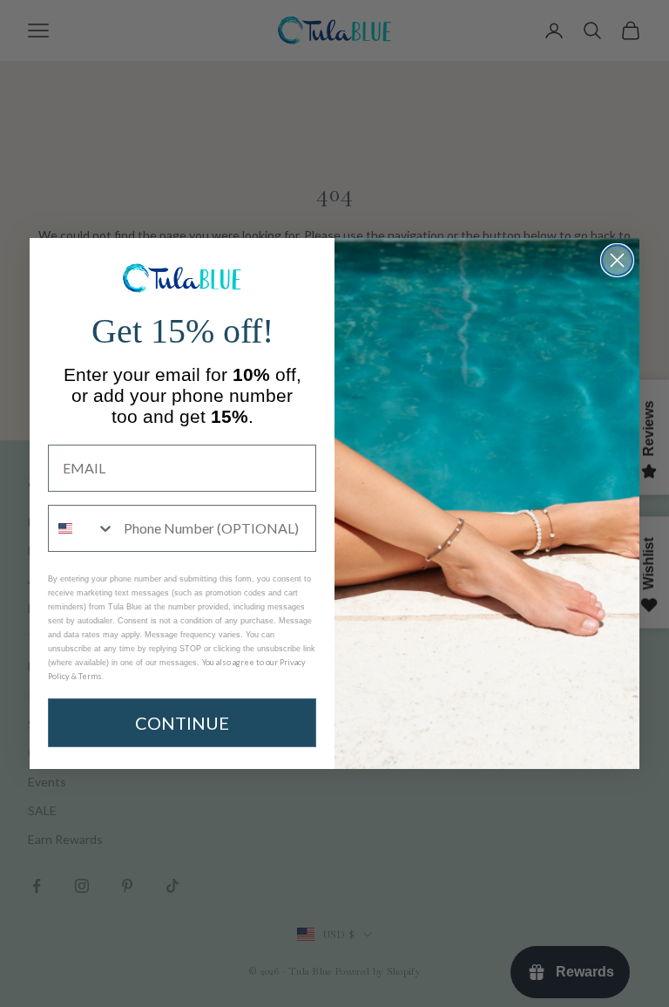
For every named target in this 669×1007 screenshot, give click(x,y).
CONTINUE (182, 722)
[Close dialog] (617, 260)
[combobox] (82, 528)
